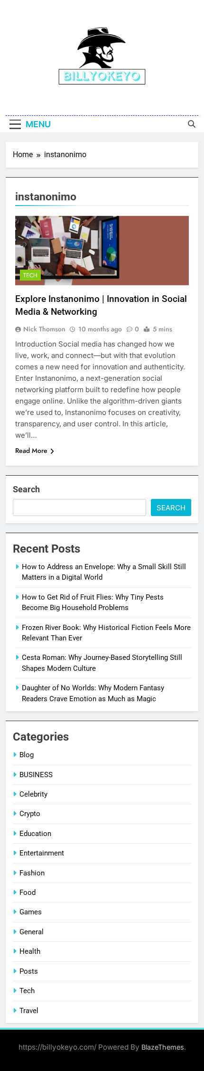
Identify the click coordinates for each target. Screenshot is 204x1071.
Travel (28, 1010)
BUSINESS (36, 774)
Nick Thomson (44, 329)
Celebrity (33, 794)
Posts (28, 971)
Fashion (32, 873)
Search (26, 489)
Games (30, 912)
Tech (30, 275)
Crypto (29, 813)
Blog (26, 755)
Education (35, 833)
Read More (31, 450)
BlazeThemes (162, 1047)
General (31, 932)
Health (29, 951)
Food (27, 892)
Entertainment (41, 853)
